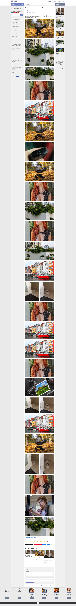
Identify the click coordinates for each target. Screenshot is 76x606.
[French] (15, 12)
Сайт (26, 579)
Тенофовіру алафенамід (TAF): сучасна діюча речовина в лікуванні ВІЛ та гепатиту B (17, 42)
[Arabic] (12, 12)
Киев (58, 60)
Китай (60, 60)
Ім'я (26, 576)
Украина (57, 61)
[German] (16, 12)
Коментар (27, 571)
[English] (14, 12)
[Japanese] (18, 12)
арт (60, 61)
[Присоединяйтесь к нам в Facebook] (22, 4)
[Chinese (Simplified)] (13, 12)
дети (59, 62)
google (57, 60)
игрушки (61, 65)
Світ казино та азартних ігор (16, 26)
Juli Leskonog (29, 12)
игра (59, 65)
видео (62, 61)
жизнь (61, 64)
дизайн (61, 62)
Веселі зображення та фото (16, 19)
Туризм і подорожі (15, 33)
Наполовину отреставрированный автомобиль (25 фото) (59, 54)
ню (62, 69)
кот (60, 67)
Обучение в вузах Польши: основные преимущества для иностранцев (17, 68)
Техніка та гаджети (15, 30)
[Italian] (17, 12)
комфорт (58, 67)
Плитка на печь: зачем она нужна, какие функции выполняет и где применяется (16, 48)
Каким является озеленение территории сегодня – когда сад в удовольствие (16, 39)
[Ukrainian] (11, 12)
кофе (62, 67)
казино (63, 66)
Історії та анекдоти (15, 22)
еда (60, 63)
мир (62, 68)
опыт (57, 70)
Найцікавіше (27, 4)
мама (61, 68)
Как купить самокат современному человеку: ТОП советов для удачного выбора (17, 45)
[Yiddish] (19, 12)
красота (57, 68)
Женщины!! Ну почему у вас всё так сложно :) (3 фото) (48, 560)
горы (57, 62)
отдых (60, 70)
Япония (59, 61)
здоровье (57, 65)
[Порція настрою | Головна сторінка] (14, 1)
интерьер (57, 66)
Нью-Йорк (62, 60)
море (57, 69)
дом (59, 63)
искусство (60, 66)
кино (56, 67)
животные (57, 64)
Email (41, 576)
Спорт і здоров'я (15, 29)
